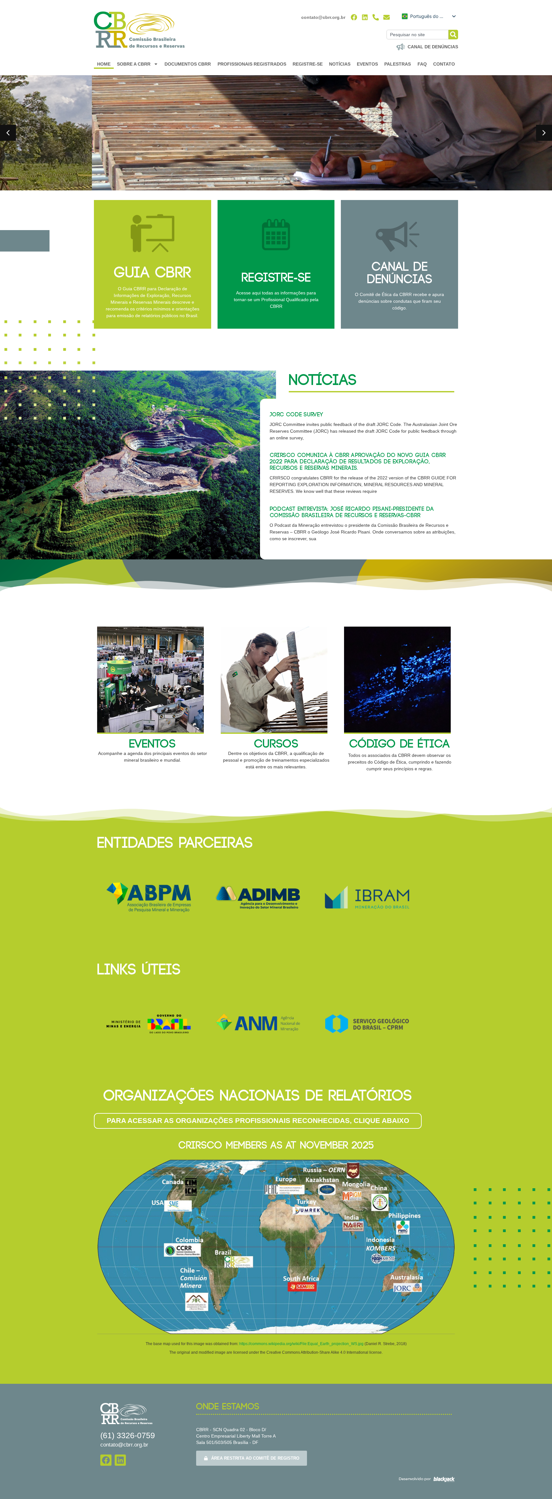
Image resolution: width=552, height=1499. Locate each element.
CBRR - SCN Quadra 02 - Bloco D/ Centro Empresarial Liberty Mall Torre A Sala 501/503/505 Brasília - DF (236, 1436)
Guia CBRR (152, 273)
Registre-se (308, 64)
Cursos (276, 744)
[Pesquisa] (453, 34)
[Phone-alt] (375, 17)
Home (104, 64)
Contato (444, 64)
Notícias (339, 64)
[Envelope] (386, 17)
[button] (8, 133)
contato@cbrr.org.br (323, 17)
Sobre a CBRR (133, 64)
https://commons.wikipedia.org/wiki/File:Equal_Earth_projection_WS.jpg (301, 1344)
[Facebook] (354, 17)
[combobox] (417, 34)
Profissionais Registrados (252, 64)
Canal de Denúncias (399, 273)
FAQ (422, 64)
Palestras (397, 64)
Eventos (367, 64)
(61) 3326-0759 (127, 1435)
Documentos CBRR (188, 64)
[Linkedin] (365, 17)
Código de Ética (399, 744)
